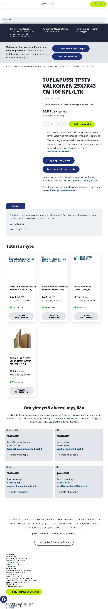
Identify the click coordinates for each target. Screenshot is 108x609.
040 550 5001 (13, 482)
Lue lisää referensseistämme (54, 542)
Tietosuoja (26, 605)
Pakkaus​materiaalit (32, 66)
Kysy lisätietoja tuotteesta (61, 169)
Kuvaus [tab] (15, 205)
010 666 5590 (12, 562)
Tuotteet (18, 66)
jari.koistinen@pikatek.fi (70, 448)
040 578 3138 (13, 445)
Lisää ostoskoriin (82, 124)
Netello (11, 607)
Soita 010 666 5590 (68, 56)
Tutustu (21, 316)
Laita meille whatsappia (72, 48)
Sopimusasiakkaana (65, 418)
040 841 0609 (63, 482)
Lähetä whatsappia (18, 455)
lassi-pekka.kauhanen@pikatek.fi (25, 448)
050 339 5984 (63, 445)
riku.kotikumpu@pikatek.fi (21, 486)
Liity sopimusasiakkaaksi (25, 591)
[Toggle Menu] (3, 4)
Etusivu (9, 66)
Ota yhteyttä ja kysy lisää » (82, 180)
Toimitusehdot (12, 605)
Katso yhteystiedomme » (63, 190)
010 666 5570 (12, 574)
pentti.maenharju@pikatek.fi (72, 486)
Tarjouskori (100, 4)
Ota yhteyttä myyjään (58, 160)
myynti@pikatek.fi (14, 564)
